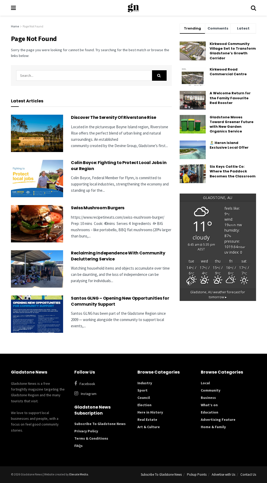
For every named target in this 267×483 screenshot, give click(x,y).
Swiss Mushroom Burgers (97, 208)
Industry (144, 383)
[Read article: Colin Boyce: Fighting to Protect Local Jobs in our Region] (37, 178)
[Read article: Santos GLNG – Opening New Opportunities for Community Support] (37, 314)
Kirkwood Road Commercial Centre (228, 72)
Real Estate (147, 419)
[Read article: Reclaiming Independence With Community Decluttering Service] (37, 269)
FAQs (78, 445)
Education (209, 412)
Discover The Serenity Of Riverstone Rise (114, 117)
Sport (142, 390)
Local (205, 383)
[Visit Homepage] (133, 8)
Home (15, 26)
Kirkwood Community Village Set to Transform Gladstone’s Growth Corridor (233, 51)
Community (210, 390)
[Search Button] (253, 8)
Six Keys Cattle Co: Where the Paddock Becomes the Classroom (233, 171)
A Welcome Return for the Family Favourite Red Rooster (230, 98)
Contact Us (248, 474)
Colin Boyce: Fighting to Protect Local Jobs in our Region (118, 165)
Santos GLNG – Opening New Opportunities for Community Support (120, 301)
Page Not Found (33, 26)
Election (144, 405)
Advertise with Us (223, 474)
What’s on (209, 405)
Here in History (150, 412)
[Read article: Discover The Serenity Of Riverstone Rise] (37, 133)
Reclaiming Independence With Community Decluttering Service (118, 256)
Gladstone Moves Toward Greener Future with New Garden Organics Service (231, 124)
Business (208, 397)
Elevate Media (78, 474)
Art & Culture (148, 426)
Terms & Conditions (91, 438)
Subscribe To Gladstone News (100, 423)
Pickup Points (197, 474)
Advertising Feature (218, 419)
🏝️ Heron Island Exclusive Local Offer (229, 145)
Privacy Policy (86, 431)
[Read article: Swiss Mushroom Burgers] (37, 223)
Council (143, 397)
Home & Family (213, 426)
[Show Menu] (13, 8)
